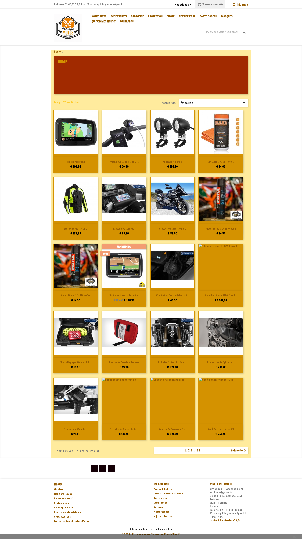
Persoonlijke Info (163, 489)
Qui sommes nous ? (104, 21)
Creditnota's (160, 502)
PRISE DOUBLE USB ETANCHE (124, 162)
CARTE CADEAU (208, 16)
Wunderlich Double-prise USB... (172, 295)
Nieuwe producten (64, 507)
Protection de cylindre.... (221, 362)
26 (199, 450)
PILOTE (171, 16)
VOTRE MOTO (99, 16)
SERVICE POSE (187, 16)
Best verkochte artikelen (67, 512)
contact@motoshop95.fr (225, 520)
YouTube (102, 468)
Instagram (111, 468)
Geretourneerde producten (168, 493)
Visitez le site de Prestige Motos (71, 521)
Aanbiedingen (61, 503)
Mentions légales (63, 494)
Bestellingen (160, 498)
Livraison (59, 489)
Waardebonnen (162, 512)
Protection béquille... (75, 429)
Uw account (161, 484)
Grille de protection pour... (172, 362)
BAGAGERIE (137, 16)
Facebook (94, 468)
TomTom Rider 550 (75, 162)
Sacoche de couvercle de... (124, 429)
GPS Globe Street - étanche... (124, 295)
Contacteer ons (62, 516)
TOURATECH (127, 21)
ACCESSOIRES (119, 16)
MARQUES (227, 16)
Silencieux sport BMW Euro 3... (220, 295)
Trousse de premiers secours (124, 362)
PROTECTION (155, 16)
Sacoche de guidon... (124, 228)
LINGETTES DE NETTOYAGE (221, 162)
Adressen (158, 507)
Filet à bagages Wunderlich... (76, 362)
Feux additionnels (172, 162)
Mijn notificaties (163, 516)
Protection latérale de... (172, 228)
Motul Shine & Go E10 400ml (221, 228)
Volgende (239, 450)
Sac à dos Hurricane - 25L (220, 429)
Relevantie (213, 103)
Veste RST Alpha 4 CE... (76, 228)
